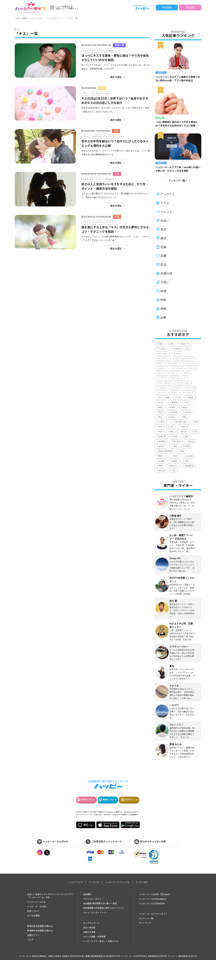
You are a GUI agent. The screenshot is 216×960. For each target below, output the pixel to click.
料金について (33, 911)
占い (188, 402)
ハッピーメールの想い (37, 907)
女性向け (110, 51)
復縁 (184, 417)
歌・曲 (183, 432)
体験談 (191, 398)
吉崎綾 (172, 407)
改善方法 (184, 427)
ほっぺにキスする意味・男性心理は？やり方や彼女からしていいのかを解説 (115, 58)
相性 (175, 446)
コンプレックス (191, 363)
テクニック (98, 51)
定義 (163, 247)
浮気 (196, 432)
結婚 (182, 451)
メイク (178, 388)
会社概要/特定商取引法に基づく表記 (100, 904)
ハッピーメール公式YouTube (152, 904)
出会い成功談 (89, 928)
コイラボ (173, 363)
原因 (160, 407)
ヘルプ (30, 940)
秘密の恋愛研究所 (166, 451)
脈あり (176, 456)
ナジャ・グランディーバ (168, 373)
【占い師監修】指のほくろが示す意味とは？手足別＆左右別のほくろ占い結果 (176, 124)
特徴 (163, 291)
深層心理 (119, 45)
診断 (160, 118)
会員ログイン (33, 935)
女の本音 (173, 412)
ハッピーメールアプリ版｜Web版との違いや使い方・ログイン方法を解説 (177, 169)
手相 (172, 427)
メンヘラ (162, 393)
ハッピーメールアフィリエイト (153, 914)
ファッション (184, 383)
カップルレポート (91, 923)
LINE (161, 344)
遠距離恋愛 (189, 466)
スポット (162, 368)
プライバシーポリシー (93, 899)
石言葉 (187, 446)
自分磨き (190, 456)
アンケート (167, 194)
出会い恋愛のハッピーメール (28, 18)
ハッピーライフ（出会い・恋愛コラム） (101, 941)
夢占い (185, 407)
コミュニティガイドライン (95, 913)
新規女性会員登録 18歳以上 (40, 926)
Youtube (162, 349)
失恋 (163, 229)
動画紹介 (175, 402)
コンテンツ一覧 (146, 919)
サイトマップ (145, 923)
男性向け (162, 446)
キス (86, 51)
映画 (172, 432)
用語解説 (162, 441)
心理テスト (163, 422)
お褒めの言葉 (89, 932)
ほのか (178, 354)
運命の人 (173, 466)
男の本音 (177, 441)
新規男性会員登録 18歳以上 (40, 931)
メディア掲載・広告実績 (94, 937)
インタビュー (164, 359)
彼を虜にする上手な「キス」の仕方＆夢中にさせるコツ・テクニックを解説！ (115, 229)
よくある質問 (33, 916)
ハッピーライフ (54, 18)
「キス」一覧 (71, 18)
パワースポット (165, 383)
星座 (160, 432)
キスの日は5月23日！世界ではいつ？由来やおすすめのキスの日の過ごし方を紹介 (114, 101)
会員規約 (87, 894)
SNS (172, 344)
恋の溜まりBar (181, 422)
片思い (164, 282)
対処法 (172, 417)
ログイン (129, 800)
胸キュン (162, 456)
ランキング (189, 393)
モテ (175, 393)
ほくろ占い (163, 354)
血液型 (174, 461)
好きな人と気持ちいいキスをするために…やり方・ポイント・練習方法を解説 (114, 186)
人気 (179, 398)
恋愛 (107, 94)
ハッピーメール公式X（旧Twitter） (155, 894)
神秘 (163, 308)
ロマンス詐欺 (164, 398)
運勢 (160, 466)
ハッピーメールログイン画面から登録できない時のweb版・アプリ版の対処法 (177, 79)
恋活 (117, 174)
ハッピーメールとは (36, 902)
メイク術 (191, 388)
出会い (161, 72)
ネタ (187, 373)
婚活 (163, 238)
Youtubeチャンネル (181, 349)
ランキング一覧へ (178, 180)
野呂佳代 (162, 471)
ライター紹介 (142, 882)
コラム (164, 203)
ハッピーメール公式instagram (152, 899)
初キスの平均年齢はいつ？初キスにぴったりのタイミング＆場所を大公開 (115, 143)
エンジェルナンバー (185, 359)
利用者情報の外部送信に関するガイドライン (103, 908)
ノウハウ (97, 94)
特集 (101, 88)
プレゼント (163, 388)
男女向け (109, 179)
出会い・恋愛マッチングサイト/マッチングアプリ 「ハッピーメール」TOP (50, 896)
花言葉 (161, 461)
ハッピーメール (180, 378)
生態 (186, 437)
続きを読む (116, 77)
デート (192, 368)
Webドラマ (185, 344)
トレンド (166, 211)
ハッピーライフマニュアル (117, 882)
